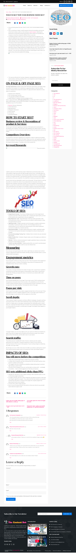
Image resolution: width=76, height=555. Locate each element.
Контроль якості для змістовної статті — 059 (15, 406)
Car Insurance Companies (15, 415)
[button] (15, 23)
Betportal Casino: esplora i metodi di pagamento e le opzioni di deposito (36, 406)
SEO (8, 19)
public (54, 124)
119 (54, 94)
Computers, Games (57, 108)
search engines (32, 32)
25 (54, 96)
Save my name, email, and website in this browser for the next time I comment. (24, 496)
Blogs (41, 5)
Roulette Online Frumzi (58, 128)
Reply (10, 422)
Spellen (55, 137)
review (54, 127)
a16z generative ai (57, 99)
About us (30, 5)
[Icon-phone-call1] (64, 1)
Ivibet (54, 113)
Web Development (57, 145)
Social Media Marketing (20, 19)
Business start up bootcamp (59, 105)
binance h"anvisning (14, 443)
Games (54, 111)
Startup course (56, 140)
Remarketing (56, 125)
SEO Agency (56, 131)
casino (54, 107)
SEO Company (56, 133)
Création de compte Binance (16, 453)
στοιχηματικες (56, 147)
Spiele (54, 139)
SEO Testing (12, 19)
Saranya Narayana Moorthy (17, 435)
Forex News (56, 110)
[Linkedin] (69, 1)
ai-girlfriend (55, 101)
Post (54, 122)
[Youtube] (7, 544)
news (54, 117)
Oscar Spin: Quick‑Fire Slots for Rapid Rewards (36, 401)
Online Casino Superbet (58, 119)
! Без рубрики (56, 93)
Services (35, 5)
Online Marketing (57, 120)
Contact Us (47, 5)
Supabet (55, 142)
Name (7, 484)
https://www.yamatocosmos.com (17, 426)
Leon (54, 114)
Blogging (55, 104)
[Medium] (9, 544)
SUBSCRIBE (66, 513)
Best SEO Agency (57, 102)
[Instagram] (71, 1)
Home (24, 5)
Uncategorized (56, 143)
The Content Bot (16, 550)
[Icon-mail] (67, 1)
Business (10, 105)
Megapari (55, 116)
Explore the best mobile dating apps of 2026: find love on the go (15, 401)
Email (7, 490)
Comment (8, 468)
